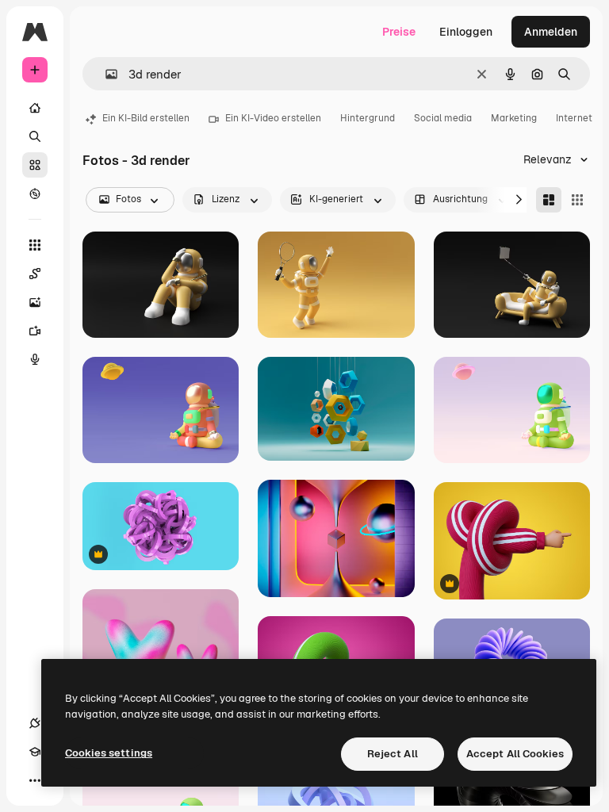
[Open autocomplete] (105, 74)
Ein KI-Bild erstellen (146, 118)
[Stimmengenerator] (35, 359)
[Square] (577, 200)
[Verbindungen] (35, 723)
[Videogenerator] (35, 330)
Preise (399, 32)
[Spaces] (35, 273)
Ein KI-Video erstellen (273, 118)
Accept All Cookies (515, 753)
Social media (443, 118)
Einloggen (465, 32)
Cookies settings (108, 753)
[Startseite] (35, 108)
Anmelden (550, 32)
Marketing (514, 118)
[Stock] (35, 165)
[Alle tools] (35, 245)
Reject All (392, 753)
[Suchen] (35, 136)
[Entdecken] (35, 193)
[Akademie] (35, 751)
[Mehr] (35, 780)
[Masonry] (548, 200)
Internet (574, 118)
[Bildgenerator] (35, 302)
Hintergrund (367, 118)
